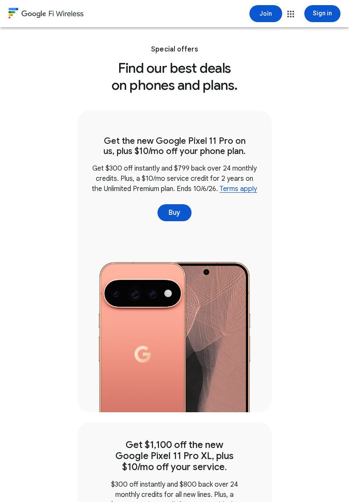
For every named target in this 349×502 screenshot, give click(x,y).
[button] (290, 14)
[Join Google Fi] (265, 13)
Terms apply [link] (238, 189)
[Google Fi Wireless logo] (46, 14)
